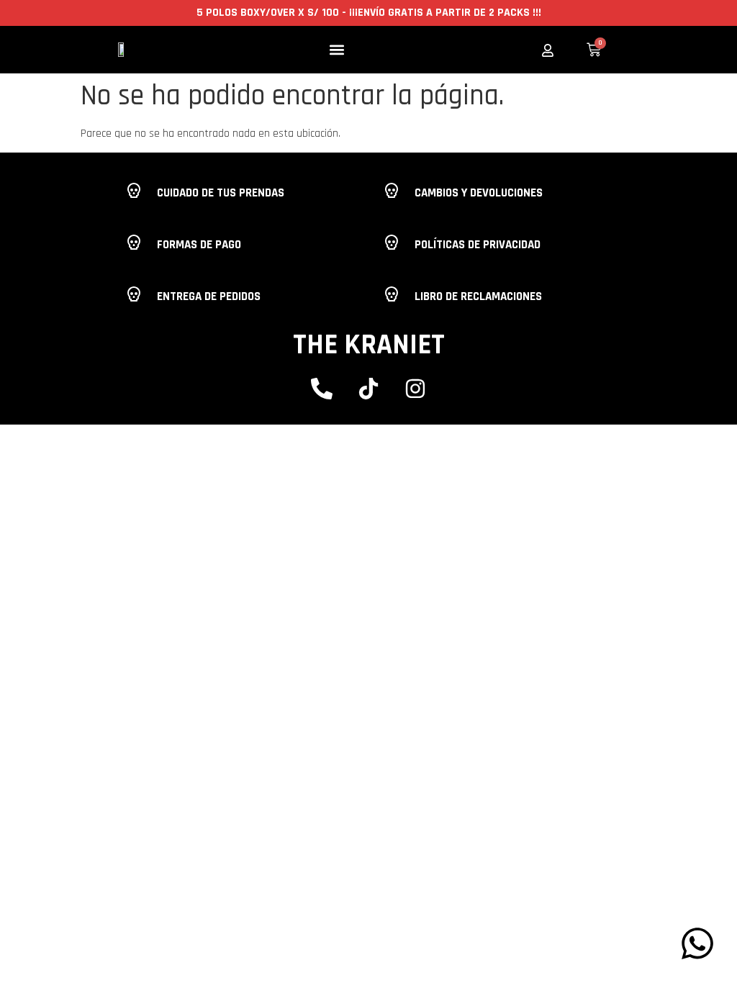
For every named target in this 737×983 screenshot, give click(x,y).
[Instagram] (415, 388)
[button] (337, 50)
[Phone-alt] (321, 388)
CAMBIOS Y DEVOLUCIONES (479, 193)
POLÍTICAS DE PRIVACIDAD (478, 245)
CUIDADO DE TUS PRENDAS (220, 193)
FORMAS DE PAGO (199, 245)
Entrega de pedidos (209, 296)
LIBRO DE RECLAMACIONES (478, 296)
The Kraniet (369, 345)
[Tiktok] (368, 388)
